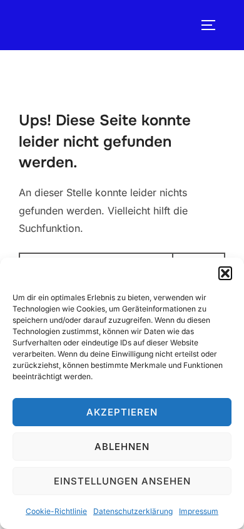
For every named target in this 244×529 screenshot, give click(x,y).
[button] (225, 273)
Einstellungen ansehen (122, 481)
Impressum (198, 511)
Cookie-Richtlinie (56, 511)
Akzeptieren (122, 412)
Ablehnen (122, 447)
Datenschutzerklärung (133, 511)
